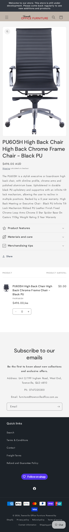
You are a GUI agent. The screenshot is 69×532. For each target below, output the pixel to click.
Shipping (6, 168)
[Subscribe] (58, 407)
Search (10, 432)
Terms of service (55, 519)
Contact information (27, 524)
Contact (11, 447)
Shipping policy (47, 524)
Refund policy (38, 519)
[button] (6, 17)
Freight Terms (14, 455)
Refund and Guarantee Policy (22, 463)
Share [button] (9, 256)
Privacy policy (23, 519)
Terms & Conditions (17, 440)
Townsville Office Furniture (33, 515)
